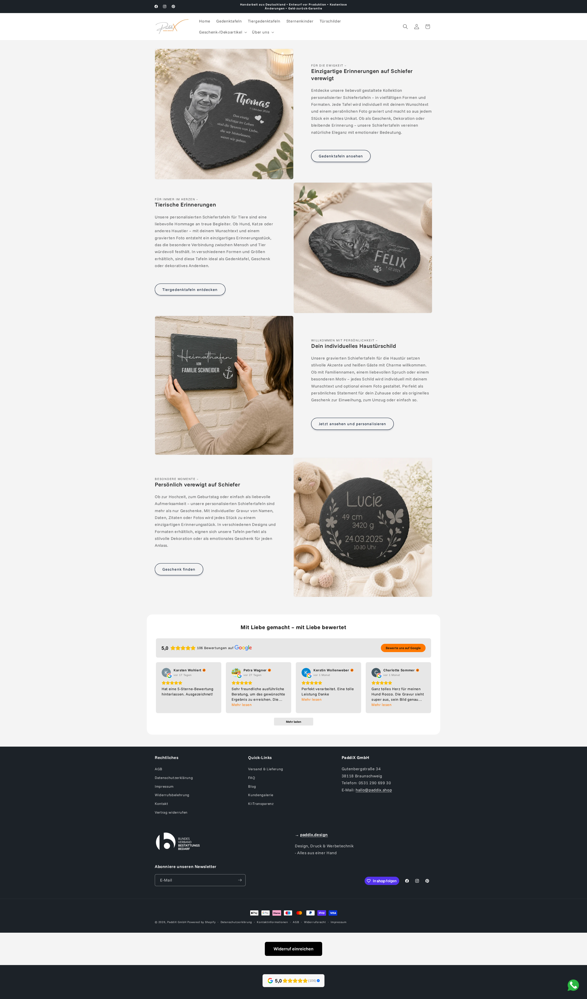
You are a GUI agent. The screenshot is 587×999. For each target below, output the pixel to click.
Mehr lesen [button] (242, 704)
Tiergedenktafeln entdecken (190, 289)
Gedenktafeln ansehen (341, 155)
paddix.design (314, 834)
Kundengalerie (260, 795)
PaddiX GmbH (176, 922)
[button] (222, 32)
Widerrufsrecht (315, 922)
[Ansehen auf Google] (166, 672)
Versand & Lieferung (265, 769)
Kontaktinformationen (272, 922)
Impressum (164, 786)
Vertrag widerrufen (171, 812)
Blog (252, 786)
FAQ (251, 778)
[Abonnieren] (239, 880)
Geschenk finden (179, 569)
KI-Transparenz (261, 803)
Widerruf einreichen (293, 948)
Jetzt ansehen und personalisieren (352, 423)
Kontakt (161, 803)
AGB (158, 769)
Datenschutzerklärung (174, 778)
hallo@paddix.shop (374, 789)
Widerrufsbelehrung (172, 795)
